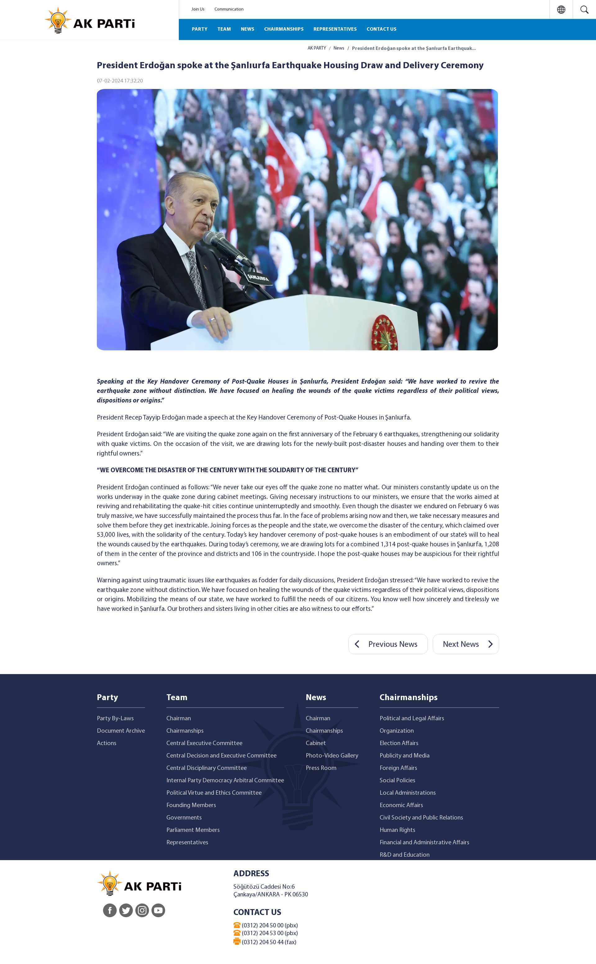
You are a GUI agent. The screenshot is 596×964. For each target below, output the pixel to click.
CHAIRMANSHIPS (284, 29)
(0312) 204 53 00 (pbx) (269, 934)
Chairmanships (185, 731)
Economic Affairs (401, 805)
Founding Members (191, 805)
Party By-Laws (115, 719)
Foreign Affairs (398, 768)
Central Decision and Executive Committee (221, 756)
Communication (229, 9)
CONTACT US (381, 29)
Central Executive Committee (204, 743)
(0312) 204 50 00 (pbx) (269, 926)
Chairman (178, 719)
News (339, 48)
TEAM (224, 29)
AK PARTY (317, 48)
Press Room (321, 768)
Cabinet (316, 743)
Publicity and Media (405, 756)
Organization (397, 731)
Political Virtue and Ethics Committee (214, 793)
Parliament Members (193, 830)
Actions (106, 743)
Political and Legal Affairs (412, 719)
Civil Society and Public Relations (421, 818)
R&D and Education (405, 855)
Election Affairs (399, 743)
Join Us (198, 9)
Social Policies (397, 781)
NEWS (247, 29)
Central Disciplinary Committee (206, 768)
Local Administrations (408, 793)
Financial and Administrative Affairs (424, 843)
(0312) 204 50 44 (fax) (268, 943)
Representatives (187, 843)
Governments (184, 818)
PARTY (199, 29)
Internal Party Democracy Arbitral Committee (225, 781)
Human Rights (397, 830)
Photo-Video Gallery (332, 756)
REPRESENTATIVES (335, 29)
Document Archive (121, 731)
